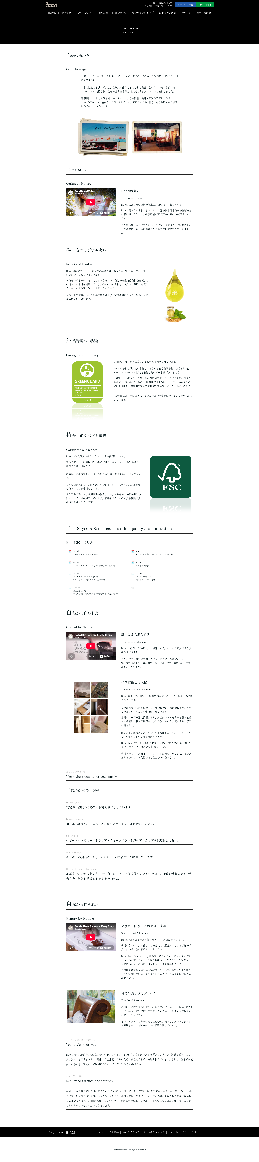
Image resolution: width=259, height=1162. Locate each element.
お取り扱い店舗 (167, 12)
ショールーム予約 (185, 5)
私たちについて (84, 12)
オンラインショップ (143, 12)
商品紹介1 (104, 12)
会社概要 (66, 12)
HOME (52, 12)
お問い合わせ (205, 5)
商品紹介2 (121, 12)
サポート (186, 12)
